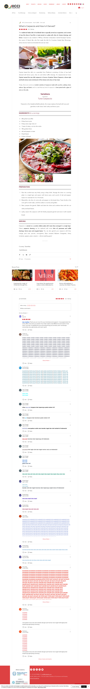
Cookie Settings (75, 686)
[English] (81, 4)
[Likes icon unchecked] (23, 330)
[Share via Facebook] (19, 254)
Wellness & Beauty (51, 12)
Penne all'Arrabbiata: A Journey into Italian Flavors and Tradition (67, 284)
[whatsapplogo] (76, 4)
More (70, 12)
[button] (76, 12)
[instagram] (74, 4)
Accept (83, 686)
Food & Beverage (23, 250)
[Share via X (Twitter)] (23, 254)
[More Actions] (70, 316)
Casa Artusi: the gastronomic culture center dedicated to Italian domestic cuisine (45, 284)
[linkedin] (72, 4)
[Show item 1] (23, 178)
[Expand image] (45, 156)
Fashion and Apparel (32, 12)
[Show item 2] (31, 178)
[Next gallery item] (69, 156)
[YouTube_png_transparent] (79, 4)
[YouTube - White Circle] (42, 669)
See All (76, 267)
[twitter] (70, 4)
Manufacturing (42, 12)
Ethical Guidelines (34, 678)
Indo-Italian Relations (62, 12)
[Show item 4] (49, 178)
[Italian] (83, 4)
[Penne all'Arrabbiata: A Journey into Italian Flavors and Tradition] (68, 275)
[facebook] (68, 4)
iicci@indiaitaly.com (47, 674)
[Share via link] (30, 254)
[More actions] (70, 22)
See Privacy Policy (42, 687)
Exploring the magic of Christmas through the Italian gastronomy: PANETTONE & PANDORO (21, 284)
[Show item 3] (40, 178)
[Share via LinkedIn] (26, 254)
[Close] (88, 686)
